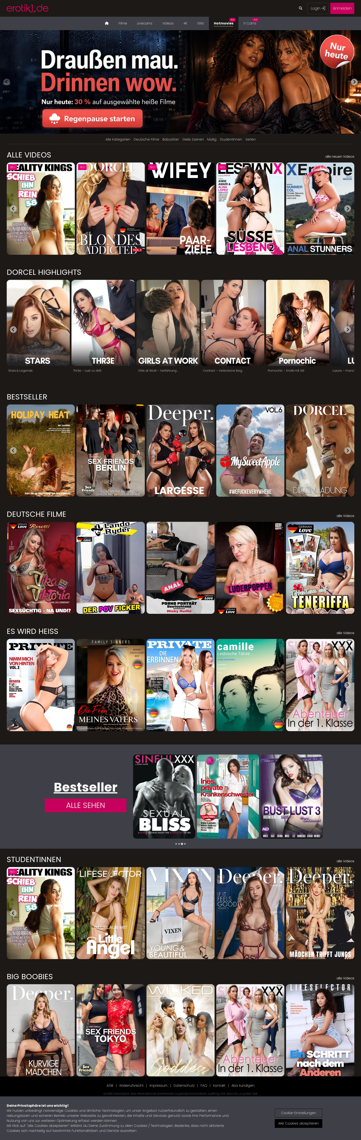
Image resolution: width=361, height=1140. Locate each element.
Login (316, 8)
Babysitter (171, 139)
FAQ (204, 1085)
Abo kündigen (242, 1085)
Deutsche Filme (146, 139)
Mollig (211, 139)
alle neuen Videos (339, 156)
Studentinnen (231, 139)
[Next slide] (354, 82)
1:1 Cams (250, 22)
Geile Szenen (193, 139)
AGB (110, 1085)
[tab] (176, 844)
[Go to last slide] (13, 208)
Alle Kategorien (118, 139)
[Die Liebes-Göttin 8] (292, 797)
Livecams (144, 23)
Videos (168, 23)
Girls (200, 23)
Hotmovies (224, 22)
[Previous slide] (6, 82)
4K (185, 23)
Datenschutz (184, 1085)
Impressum (159, 1085)
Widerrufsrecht (131, 1085)
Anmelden (342, 8)
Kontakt (219, 1085)
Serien (250, 139)
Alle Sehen (85, 805)
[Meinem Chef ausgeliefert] (228, 797)
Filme (123, 23)
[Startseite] (107, 23)
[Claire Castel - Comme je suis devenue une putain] (164, 797)
